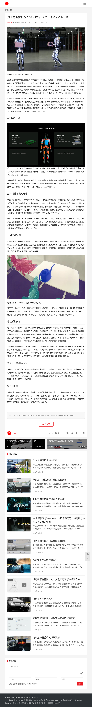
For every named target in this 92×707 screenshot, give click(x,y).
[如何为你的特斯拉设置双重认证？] (19, 504)
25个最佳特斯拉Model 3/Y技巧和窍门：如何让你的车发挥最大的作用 (59, 520)
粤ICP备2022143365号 (51, 703)
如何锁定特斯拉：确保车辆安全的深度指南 (54, 618)
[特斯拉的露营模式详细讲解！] (19, 643)
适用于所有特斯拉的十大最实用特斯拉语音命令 (56, 579)
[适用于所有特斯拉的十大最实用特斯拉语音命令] (19, 585)
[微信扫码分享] (67, 433)
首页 (6, 10)
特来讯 (9, 22)
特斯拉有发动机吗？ (43, 599)
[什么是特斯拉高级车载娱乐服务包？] (19, 485)
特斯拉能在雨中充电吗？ (45, 560)
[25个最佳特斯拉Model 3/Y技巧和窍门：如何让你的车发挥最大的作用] (19, 524)
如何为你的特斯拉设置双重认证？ (49, 499)
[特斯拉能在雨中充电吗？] (19, 565)
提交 (79, 684)
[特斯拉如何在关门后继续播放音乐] (19, 546)
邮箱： (38, 679)
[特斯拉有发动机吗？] (19, 604)
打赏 (57, 432)
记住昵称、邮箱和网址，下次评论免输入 (24, 684)
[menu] (84, 4)
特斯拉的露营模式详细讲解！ (47, 637)
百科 (35, 22)
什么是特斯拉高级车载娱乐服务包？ (51, 479)
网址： (64, 679)
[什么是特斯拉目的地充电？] (19, 466)
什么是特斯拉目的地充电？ (46, 460)
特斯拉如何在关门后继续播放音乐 (49, 540)
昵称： (12, 679)
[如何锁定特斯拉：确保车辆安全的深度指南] (19, 624)
